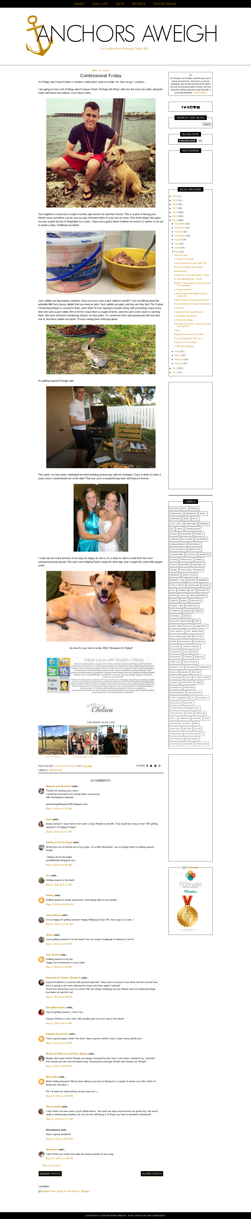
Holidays (191, 554)
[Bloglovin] (194, 107)
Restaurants (177, 693)
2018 (175, 204)
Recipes (174, 508)
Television (176, 677)
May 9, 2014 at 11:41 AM (59, 924)
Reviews (184, 565)
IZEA (206, 718)
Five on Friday (180, 255)
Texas (183, 595)
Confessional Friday (183, 320)
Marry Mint (52, 1076)
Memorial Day (180, 271)
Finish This (179, 308)
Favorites (175, 652)
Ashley (50, 895)
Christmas (191, 524)
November (180, 227)
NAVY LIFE (100, 3)
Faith (195, 519)
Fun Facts (196, 600)
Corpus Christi (191, 647)
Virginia (174, 539)
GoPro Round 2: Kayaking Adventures (192, 300)
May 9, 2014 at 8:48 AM (59, 864)
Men (196, 723)
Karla (49, 819)
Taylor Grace (177, 549)
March (178, 355)
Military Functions (180, 621)
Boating (188, 703)
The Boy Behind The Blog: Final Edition (192, 304)
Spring (188, 657)
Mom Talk (175, 728)
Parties (196, 672)
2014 (175, 220)
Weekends (191, 513)
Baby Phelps (190, 662)
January (179, 363)
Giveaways (198, 565)
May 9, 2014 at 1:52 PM (59, 943)
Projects (203, 590)
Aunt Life (175, 662)
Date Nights (176, 631)
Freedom (200, 713)
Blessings (186, 534)
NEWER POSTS (50, 1173)
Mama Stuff (195, 549)
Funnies (182, 590)
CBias (180, 529)
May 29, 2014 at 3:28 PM (59, 1158)
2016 (175, 212)
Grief (187, 616)
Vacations (201, 539)
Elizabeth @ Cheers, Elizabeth (63, 977)
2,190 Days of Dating (184, 346)
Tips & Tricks (177, 585)
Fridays (199, 534)
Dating (187, 611)
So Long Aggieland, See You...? (189, 338)
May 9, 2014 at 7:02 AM (59, 808)
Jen (48, 875)
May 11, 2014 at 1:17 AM (59, 1119)
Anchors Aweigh (117, 1216)
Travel (199, 560)
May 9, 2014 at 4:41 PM (59, 1023)
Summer (203, 580)
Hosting (196, 718)
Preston (189, 688)
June (177, 247)
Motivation (185, 641)
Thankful (175, 611)
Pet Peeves (176, 739)
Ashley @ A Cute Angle (59, 842)
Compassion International (184, 708)
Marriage (204, 554)
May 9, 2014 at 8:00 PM (59, 1066)
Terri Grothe (53, 954)
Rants (173, 595)
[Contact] (198, 107)
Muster (187, 728)
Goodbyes (176, 688)
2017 (175, 208)
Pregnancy (176, 513)
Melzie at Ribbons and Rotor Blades (67, 1053)
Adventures (177, 554)
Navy (184, 508)
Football (175, 616)
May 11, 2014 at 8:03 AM (59, 1138)
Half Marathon (194, 631)
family (203, 513)
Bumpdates (201, 626)
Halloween (176, 636)
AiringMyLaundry (56, 1007)
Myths (197, 728)
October (179, 232)
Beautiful (175, 703)
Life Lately (176, 524)
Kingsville (192, 606)
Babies (202, 595)
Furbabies (204, 667)
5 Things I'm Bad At (183, 289)
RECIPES (139, 3)
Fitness (198, 611)
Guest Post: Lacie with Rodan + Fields (192, 275)
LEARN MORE (200, 92)
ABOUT (79, 3)
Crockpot (187, 682)
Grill (173, 718)
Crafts (174, 600)
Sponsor (199, 641)
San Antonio (194, 693)
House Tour (176, 606)
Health (174, 672)
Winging (199, 657)
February (179, 359)
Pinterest (175, 657)
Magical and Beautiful (59, 786)
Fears (189, 713)
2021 (175, 196)
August (178, 239)
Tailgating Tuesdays (191, 570)
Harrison (184, 718)
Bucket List (176, 667)
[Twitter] (185, 107)
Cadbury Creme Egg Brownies (188, 312)
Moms (173, 641)
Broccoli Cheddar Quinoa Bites (188, 267)
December (180, 224)
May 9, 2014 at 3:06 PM (59, 996)
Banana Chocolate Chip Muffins (189, 334)
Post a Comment (52, 1165)
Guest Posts (190, 575)
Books (173, 534)
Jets (186, 652)
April (177, 351)
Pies (194, 652)
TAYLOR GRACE (165, 3)
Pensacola (186, 560)
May (177, 252)
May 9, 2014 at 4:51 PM (59, 1043)
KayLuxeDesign (156, 1216)
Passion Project (194, 734)
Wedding (175, 575)
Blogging (187, 539)
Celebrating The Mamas (185, 316)
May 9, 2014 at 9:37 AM (59, 884)
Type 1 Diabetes (179, 698)
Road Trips (176, 626)
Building (191, 667)
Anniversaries (178, 544)
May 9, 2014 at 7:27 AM (59, 831)
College (175, 647)
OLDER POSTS (152, 1173)
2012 (175, 372)
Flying (173, 560)
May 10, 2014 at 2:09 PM (59, 1096)
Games (198, 682)
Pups (196, 621)
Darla (184, 600)
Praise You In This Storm (185, 342)
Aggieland (193, 585)
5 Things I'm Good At (183, 259)
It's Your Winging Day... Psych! (188, 279)
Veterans (187, 744)
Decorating (176, 713)
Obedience (176, 734)
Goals (173, 565)
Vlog (188, 677)
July (177, 244)
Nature (185, 672)
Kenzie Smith (54, 1106)
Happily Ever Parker (57, 1033)
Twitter (174, 744)
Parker (194, 508)
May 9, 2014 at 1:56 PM (59, 967)
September (180, 236)
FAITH (120, 3)
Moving (192, 580)
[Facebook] (182, 107)
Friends (204, 524)
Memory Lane (177, 580)
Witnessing (202, 744)
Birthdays (194, 544)
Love (192, 590)
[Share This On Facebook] (147, 766)
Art (193, 698)
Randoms (55, 770)
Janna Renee (54, 915)
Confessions (193, 529)
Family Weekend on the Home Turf (190, 263)
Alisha (50, 934)
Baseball (203, 698)
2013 (175, 368)
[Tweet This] (151, 766)
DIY (172, 529)
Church (174, 682)
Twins (193, 595)
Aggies (206, 585)
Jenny (186, 519)
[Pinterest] (188, 107)
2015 (175, 216)
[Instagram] (191, 107)
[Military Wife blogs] (187, 932)
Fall (172, 590)
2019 (175, 200)
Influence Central (180, 723)
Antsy (176, 330)
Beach (188, 626)
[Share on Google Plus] (160, 766)
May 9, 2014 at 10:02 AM (59, 904)
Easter (198, 636)
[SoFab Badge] (190, 867)
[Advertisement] (190, 436)
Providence (192, 739)
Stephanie (52, 1149)
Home (188, 636)
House (173, 570)
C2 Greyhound (201, 677)
